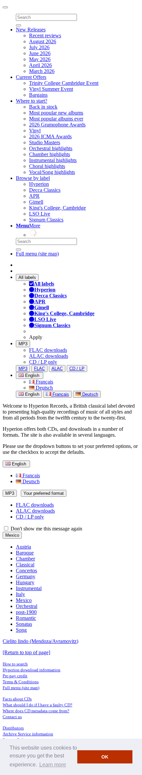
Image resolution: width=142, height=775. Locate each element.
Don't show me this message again (45, 528)
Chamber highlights (49, 154)
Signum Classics (46, 219)
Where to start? (31, 101)
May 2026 (40, 59)
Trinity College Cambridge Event (63, 83)
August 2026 (42, 41)
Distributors (13, 727)
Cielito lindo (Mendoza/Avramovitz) (40, 641)
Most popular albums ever (56, 118)
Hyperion (39, 184)
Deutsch (43, 387)
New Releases (31, 29)
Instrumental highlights (53, 160)
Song (21, 630)
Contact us (12, 716)
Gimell (36, 202)
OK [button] (104, 756)
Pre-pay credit (15, 675)
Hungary (25, 582)
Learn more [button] (52, 764)
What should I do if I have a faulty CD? (37, 704)
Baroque (25, 553)
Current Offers (31, 77)
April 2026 (40, 65)
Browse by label (33, 178)
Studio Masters (44, 142)
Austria (23, 547)
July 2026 (39, 47)
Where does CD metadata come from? (36, 710)
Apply (35, 337)
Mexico (12, 535)
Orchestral (26, 606)
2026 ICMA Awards (50, 136)
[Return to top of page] (26, 652)
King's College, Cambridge (57, 208)
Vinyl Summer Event (51, 89)
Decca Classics (44, 190)
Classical (25, 564)
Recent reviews (45, 35)
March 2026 (41, 71)
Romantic (26, 618)
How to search (15, 663)
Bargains (38, 95)
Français (43, 382)
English (31, 394)
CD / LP (77, 368)
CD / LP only (43, 362)
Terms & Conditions (21, 681)
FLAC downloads (48, 350)
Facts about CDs (17, 698)
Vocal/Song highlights (52, 172)
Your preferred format (43, 493)
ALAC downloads (48, 356)
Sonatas (24, 624)
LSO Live (39, 214)
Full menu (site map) (37, 253)
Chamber (25, 558)
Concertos (26, 570)
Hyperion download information (31, 669)
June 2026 (40, 53)
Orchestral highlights (50, 148)
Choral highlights (47, 166)
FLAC (39, 368)
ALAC (57, 368)
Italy (20, 594)
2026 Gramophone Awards (57, 124)
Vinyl (35, 130)
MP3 (22, 343)
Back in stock (43, 107)
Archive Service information (28, 733)
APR (34, 196)
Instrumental (29, 588)
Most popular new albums (56, 113)
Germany (25, 576)
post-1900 (26, 612)
